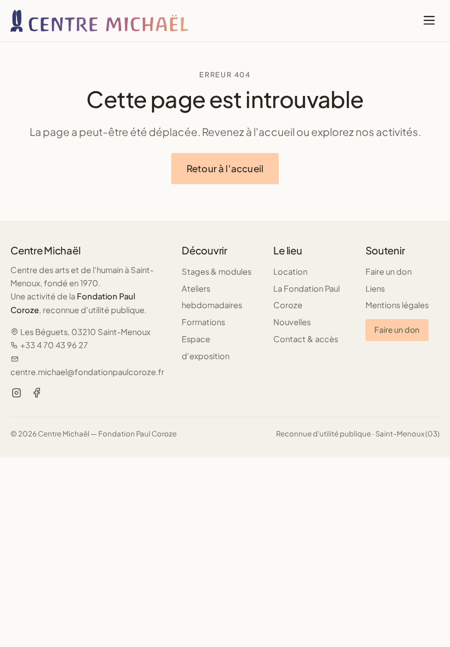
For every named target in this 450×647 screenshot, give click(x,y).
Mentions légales (397, 305)
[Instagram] (16, 393)
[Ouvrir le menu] (429, 21)
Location (290, 271)
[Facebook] (37, 393)
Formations (203, 322)
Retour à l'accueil (225, 168)
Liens (375, 288)
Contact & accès (305, 339)
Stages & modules (216, 271)
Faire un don (388, 271)
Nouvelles (292, 322)
